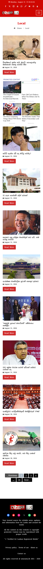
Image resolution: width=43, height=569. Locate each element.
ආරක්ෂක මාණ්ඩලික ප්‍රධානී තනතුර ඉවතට (21, 281)
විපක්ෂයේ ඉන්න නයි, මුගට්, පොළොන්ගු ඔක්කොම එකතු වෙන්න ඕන (19, 63)
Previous (12, 475)
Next (26, 480)
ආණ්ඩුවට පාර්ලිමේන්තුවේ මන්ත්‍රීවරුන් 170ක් (21, 411)
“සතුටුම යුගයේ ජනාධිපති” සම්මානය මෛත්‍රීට (18, 324)
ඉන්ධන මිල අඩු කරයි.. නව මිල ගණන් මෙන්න (19, 454)
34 (19, 480)
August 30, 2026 (10, 414)
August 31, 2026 (10, 67)
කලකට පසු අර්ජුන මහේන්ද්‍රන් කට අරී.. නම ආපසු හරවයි (21, 238)
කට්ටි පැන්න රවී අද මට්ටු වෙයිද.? (17, 153)
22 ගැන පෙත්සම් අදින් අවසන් (15, 195)
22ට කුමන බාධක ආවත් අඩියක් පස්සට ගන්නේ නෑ (19, 368)
